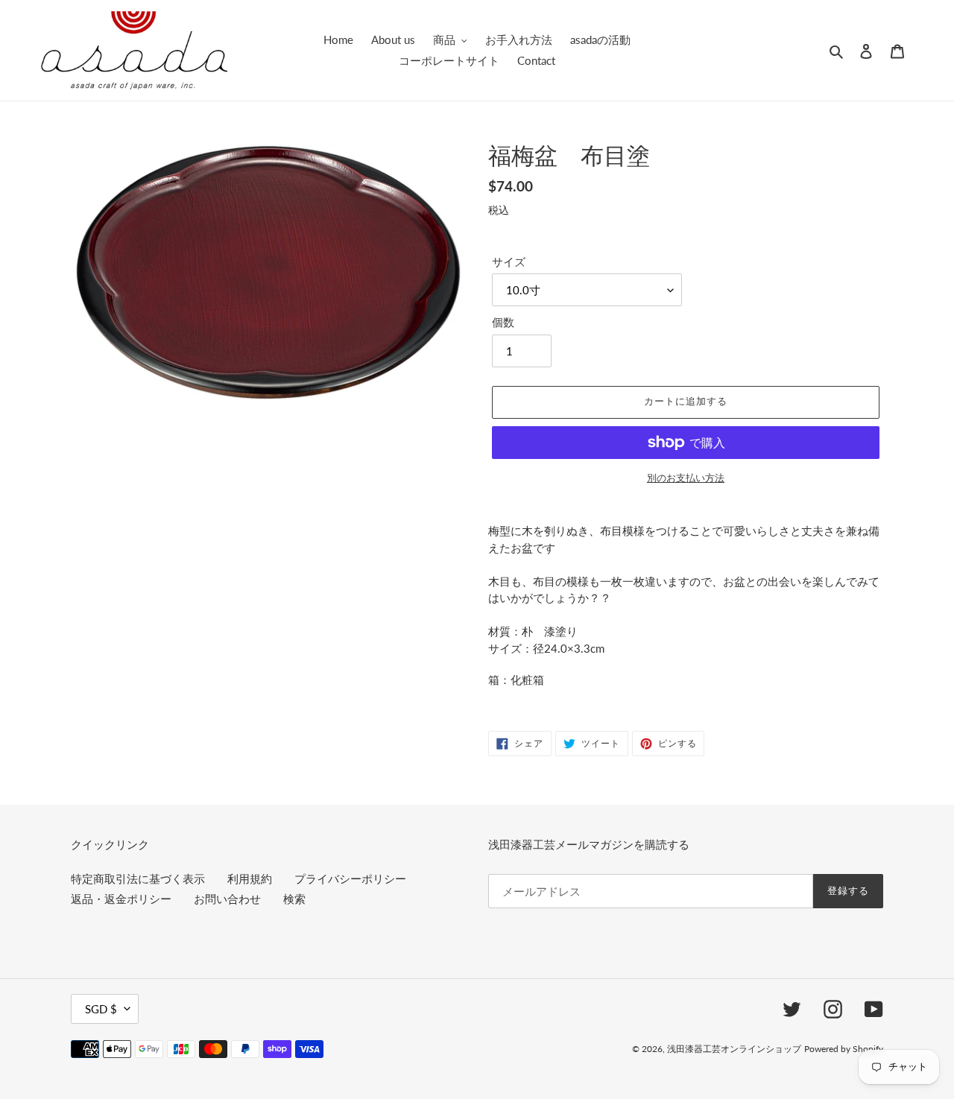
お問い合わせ (227, 898)
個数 (503, 322)
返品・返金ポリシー (121, 898)
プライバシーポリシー (350, 878)
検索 (294, 898)
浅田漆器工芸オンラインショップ (734, 1048)
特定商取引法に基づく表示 (138, 878)
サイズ (508, 261)
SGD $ (101, 1009)
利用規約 (249, 878)
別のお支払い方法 (685, 478)
